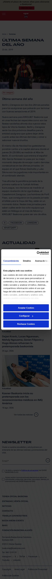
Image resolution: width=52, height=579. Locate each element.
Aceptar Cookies (26, 307)
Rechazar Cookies (26, 324)
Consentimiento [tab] (11, 261)
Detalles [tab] (27, 261)
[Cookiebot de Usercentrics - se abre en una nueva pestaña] (37, 253)
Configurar (24, 316)
